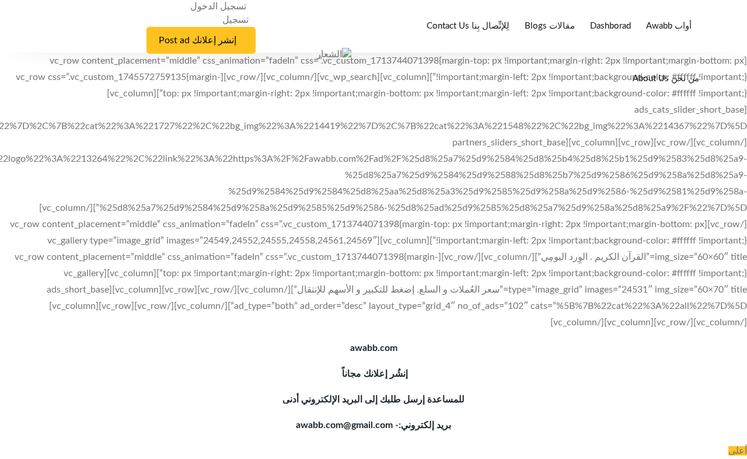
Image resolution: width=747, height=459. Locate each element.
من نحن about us (666, 78)
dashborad (610, 26)
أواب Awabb (669, 26)
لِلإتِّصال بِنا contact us (468, 26)
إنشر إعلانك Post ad (197, 40)
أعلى (737, 450)
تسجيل (235, 20)
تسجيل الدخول (219, 6)
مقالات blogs (550, 26)
